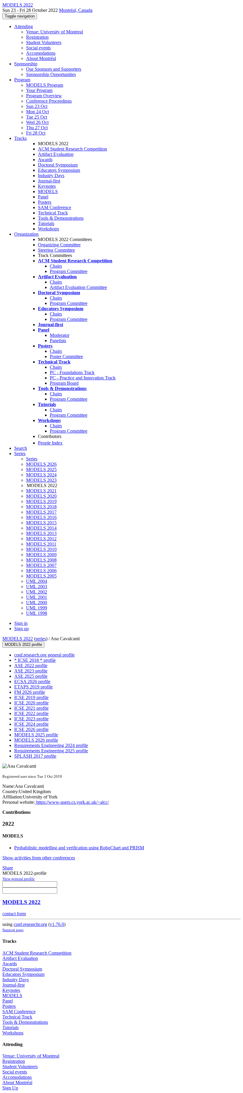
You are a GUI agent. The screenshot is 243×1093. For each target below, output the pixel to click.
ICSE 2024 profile (31, 724)
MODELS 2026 (41, 464)
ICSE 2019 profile (31, 697)
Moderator (59, 335)
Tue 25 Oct (36, 116)
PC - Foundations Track (72, 372)
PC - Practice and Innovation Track (83, 377)
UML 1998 (36, 613)
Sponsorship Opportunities (51, 74)
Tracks (20, 138)
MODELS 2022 (17, 638)
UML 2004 (36, 581)
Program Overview (44, 95)
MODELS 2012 (41, 538)
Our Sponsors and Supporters (53, 69)
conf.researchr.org (30, 924)
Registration (37, 37)
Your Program (39, 90)
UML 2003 (36, 586)
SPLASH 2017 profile (35, 756)
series (41, 638)
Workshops (48, 228)
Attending (23, 26)
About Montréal (41, 58)
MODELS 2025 (41, 469)
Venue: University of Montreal (54, 31)
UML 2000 (36, 602)
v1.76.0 (57, 924)
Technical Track (53, 212)
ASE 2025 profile (30, 676)
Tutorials (46, 223)
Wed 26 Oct (37, 122)
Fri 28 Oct (35, 132)
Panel (43, 196)
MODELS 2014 (41, 528)
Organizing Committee (59, 244)
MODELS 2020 (41, 496)
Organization (26, 234)
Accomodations (40, 53)
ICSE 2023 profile (31, 718)
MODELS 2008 (41, 559)
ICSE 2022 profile (31, 713)
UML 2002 (36, 591)
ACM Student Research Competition (72, 148)
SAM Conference (54, 207)
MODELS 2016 (41, 517)
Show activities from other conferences (38, 857)
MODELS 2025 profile (36, 734)
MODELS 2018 (41, 506)
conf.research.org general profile (44, 654)
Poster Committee (66, 356)
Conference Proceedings (49, 101)
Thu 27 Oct (37, 127)
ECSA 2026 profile (32, 681)
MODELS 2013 (41, 533)
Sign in (21, 623)
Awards (45, 159)
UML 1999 (36, 607)
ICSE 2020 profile (31, 702)
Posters (44, 202)
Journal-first (49, 180)
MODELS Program (44, 85)
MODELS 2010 (41, 549)
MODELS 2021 (41, 490)
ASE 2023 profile (30, 670)
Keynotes (47, 186)
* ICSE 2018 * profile (35, 660)
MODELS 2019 (41, 501)
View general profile (18, 879)
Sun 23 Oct (36, 106)
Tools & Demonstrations (61, 218)
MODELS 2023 (41, 480)
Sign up (21, 628)
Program (22, 79)
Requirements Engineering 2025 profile (51, 750)
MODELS (48, 191)
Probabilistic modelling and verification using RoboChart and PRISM (79, 847)
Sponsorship (25, 63)
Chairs (56, 266)
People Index (50, 442)
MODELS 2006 (41, 570)
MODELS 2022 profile (23, 644)
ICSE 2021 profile (31, 708)
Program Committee (68, 271)
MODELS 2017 (41, 512)
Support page (13, 930)
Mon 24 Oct (37, 111)
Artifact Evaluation (55, 154)
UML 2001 (36, 597)
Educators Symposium (59, 170)
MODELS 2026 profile (36, 740)
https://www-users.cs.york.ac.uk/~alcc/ (72, 802)
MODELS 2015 (41, 522)
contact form (14, 913)
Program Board (64, 383)
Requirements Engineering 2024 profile (51, 745)
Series (31, 458)
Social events (38, 47)
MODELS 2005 (41, 575)
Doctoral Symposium (58, 164)
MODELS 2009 (41, 554)
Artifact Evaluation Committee (78, 287)
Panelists (58, 340)
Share (7, 867)
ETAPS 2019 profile (33, 686)
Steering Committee (56, 250)
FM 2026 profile (29, 692)
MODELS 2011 (41, 543)
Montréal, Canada (75, 10)
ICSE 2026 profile (31, 729)
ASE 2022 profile (30, 665)
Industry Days (51, 175)
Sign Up (10, 1087)
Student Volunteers (43, 42)
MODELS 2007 (41, 565)
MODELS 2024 (41, 474)
